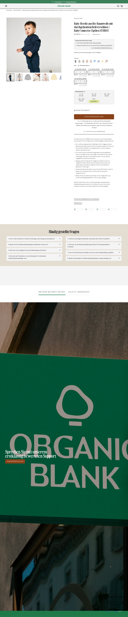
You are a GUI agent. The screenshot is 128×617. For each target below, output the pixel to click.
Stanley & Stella (78, 18)
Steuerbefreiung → (96, 34)
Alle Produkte (17, 10)
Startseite (9, 10)
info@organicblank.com (71, 1)
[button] (118, 6)
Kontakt (94, 101)
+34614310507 (58, 1)
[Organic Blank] (64, 6)
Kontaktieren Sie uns (15, 461)
